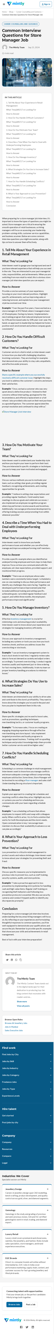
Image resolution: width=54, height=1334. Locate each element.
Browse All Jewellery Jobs (16, 1023)
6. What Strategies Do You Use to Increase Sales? (27, 169)
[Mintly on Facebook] (21, 1327)
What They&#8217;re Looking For (21, 109)
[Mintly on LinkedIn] (32, 1327)
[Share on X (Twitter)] (7, 960)
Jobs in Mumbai (11, 1027)
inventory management (21, 618)
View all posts (23, 1006)
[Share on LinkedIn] (12, 960)
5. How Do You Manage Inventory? (21, 157)
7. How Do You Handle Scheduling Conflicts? (25, 181)
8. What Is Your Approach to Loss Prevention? (26, 193)
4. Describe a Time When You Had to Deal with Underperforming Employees (26, 143)
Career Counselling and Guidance (28, 12)
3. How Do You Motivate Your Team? (22, 130)
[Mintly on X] (27, 1327)
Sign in (47, 4)
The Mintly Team (17, 47)
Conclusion (11, 205)
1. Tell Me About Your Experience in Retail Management (24, 104)
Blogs (11, 12)
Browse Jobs (14, 1304)
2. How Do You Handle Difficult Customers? (25, 118)
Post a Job (31, 1304)
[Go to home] (16, 4)
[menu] (4, 4)
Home (4, 12)
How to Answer (13, 114)
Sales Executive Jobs (14, 1030)
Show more (22, 1001)
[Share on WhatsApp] (16, 960)
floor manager (31, 780)
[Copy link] (21, 960)
